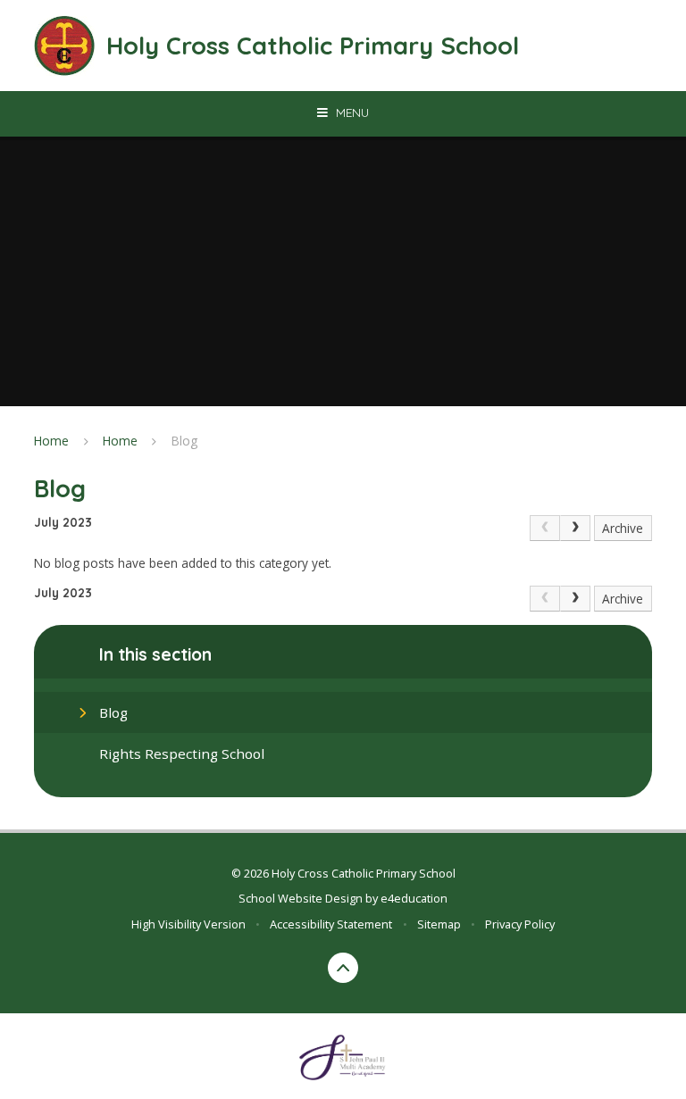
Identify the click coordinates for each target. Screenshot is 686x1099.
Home (51, 440)
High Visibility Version (188, 924)
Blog (184, 440)
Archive (622, 528)
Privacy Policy (520, 924)
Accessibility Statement (331, 924)
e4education (414, 898)
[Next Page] (575, 528)
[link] (545, 528)
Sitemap (439, 924)
